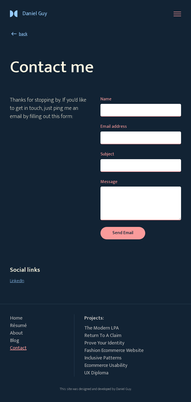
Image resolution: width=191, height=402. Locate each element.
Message (108, 182)
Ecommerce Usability (105, 365)
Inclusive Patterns (103, 358)
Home (16, 318)
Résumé (18, 325)
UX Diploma (96, 373)
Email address (113, 126)
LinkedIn (17, 281)
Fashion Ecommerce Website (114, 350)
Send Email (122, 233)
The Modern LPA (101, 328)
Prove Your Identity (104, 343)
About (16, 333)
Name (105, 99)
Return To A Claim (102, 335)
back (23, 34)
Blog (14, 340)
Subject (107, 154)
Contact (18, 348)
